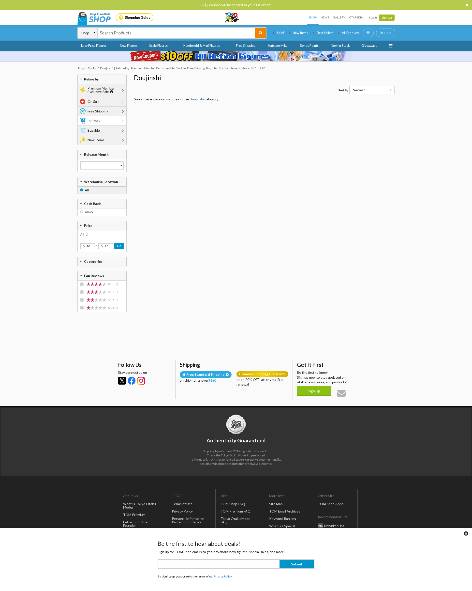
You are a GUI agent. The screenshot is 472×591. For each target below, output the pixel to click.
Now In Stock (340, 45)
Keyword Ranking (282, 518)
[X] (122, 381)
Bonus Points (309, 45)
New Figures (128, 45)
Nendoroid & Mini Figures (201, 45)
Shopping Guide (137, 17)
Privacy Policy (182, 511)
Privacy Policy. (223, 576)
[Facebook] (131, 381)
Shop (313, 17)
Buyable (94, 130)
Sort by (343, 90)
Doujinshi (147, 78)
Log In (373, 17)
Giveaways (369, 45)
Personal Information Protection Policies (188, 520)
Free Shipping (245, 45)
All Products (350, 33)
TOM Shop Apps (330, 504)
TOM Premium (134, 515)
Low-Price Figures (93, 45)
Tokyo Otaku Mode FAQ (235, 520)
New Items (300, 33)
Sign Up (387, 17)
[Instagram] (141, 381)
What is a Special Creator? (282, 527)
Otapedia (356, 17)
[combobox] (176, 33)
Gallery (339, 17)
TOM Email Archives (284, 511)
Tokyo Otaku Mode (232, 17)
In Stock (94, 121)
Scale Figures (158, 45)
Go (119, 246)
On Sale (94, 101)
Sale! (280, 33)
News (325, 17)
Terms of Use (182, 504)
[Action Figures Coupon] (236, 56)
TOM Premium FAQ (236, 511)
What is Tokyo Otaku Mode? (139, 505)
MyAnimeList (334, 526)
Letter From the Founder (135, 524)
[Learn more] (111, 92)
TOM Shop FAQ (233, 504)
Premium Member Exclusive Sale (101, 90)
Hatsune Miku (278, 45)
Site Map (276, 504)
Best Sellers (325, 33)
